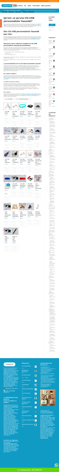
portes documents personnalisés (52, 129)
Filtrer (52, 24)
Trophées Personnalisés (52, 351)
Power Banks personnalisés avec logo (52, 263)
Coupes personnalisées (53, 345)
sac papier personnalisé (52, 283)
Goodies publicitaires (52, 198)
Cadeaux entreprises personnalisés (52, 174)
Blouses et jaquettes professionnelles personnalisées (53, 313)
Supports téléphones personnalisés (52, 142)
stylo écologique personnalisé (52, 302)
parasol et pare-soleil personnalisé (52, 221)
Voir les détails (7, 122)
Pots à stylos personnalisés (52, 132)
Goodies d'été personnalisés (52, 208)
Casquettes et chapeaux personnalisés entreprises (52, 318)
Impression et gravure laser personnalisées (52, 231)
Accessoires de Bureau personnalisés (52, 118)
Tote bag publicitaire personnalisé (52, 289)
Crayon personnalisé (52, 299)
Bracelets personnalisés (52, 172)
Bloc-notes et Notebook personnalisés (52, 125)
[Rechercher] (36, 12)
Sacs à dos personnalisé (52, 286)
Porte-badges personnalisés (52, 165)
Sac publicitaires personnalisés (52, 276)
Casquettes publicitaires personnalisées (53, 321)
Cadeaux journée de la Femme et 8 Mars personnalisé (52, 182)
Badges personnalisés (52, 153)
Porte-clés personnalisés (52, 265)
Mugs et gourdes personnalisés (52, 234)
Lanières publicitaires (52, 162)
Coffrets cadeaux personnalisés (52, 205)
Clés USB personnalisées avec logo (53, 254)
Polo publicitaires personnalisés (52, 331)
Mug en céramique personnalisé (52, 247)
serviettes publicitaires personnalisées (53, 334)
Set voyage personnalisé (52, 228)
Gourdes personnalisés (52, 245)
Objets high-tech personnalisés (47, 379)
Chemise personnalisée (52, 324)
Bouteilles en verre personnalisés (52, 237)
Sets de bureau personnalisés (52, 135)
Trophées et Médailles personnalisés (52, 342)
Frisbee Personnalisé (52, 218)
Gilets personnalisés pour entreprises (52, 328)
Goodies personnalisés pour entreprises (52, 195)
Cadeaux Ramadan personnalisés (52, 187)
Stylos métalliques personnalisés (52, 305)
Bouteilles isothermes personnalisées (53, 241)
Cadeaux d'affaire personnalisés (52, 178)
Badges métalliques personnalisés (52, 156)
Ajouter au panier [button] (8, 119)
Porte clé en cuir (52, 270)
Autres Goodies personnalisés (52, 150)
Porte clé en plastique (52, 274)
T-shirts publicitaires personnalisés (52, 338)
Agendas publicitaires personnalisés (52, 122)
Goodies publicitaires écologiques (52, 201)
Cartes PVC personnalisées (53, 159)
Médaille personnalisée (52, 348)
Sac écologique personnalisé (52, 279)
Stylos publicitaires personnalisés (52, 292)
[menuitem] (7, 5)
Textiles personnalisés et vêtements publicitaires (52, 310)
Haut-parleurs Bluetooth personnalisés (52, 258)
